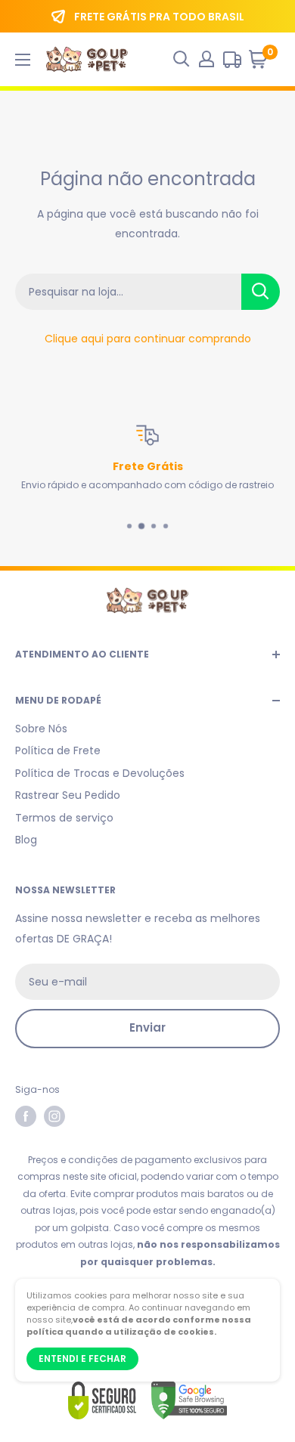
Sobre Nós (41, 728)
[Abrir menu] (22, 60)
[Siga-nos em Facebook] (25, 1116)
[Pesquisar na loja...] (260, 292)
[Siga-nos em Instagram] (54, 1116)
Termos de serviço (64, 817)
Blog (26, 839)
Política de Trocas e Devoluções (100, 773)
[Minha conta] (206, 59)
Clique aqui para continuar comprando (148, 338)
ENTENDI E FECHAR (82, 1358)
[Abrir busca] (181, 59)
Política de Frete (58, 750)
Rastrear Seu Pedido (67, 795)
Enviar (147, 1027)
